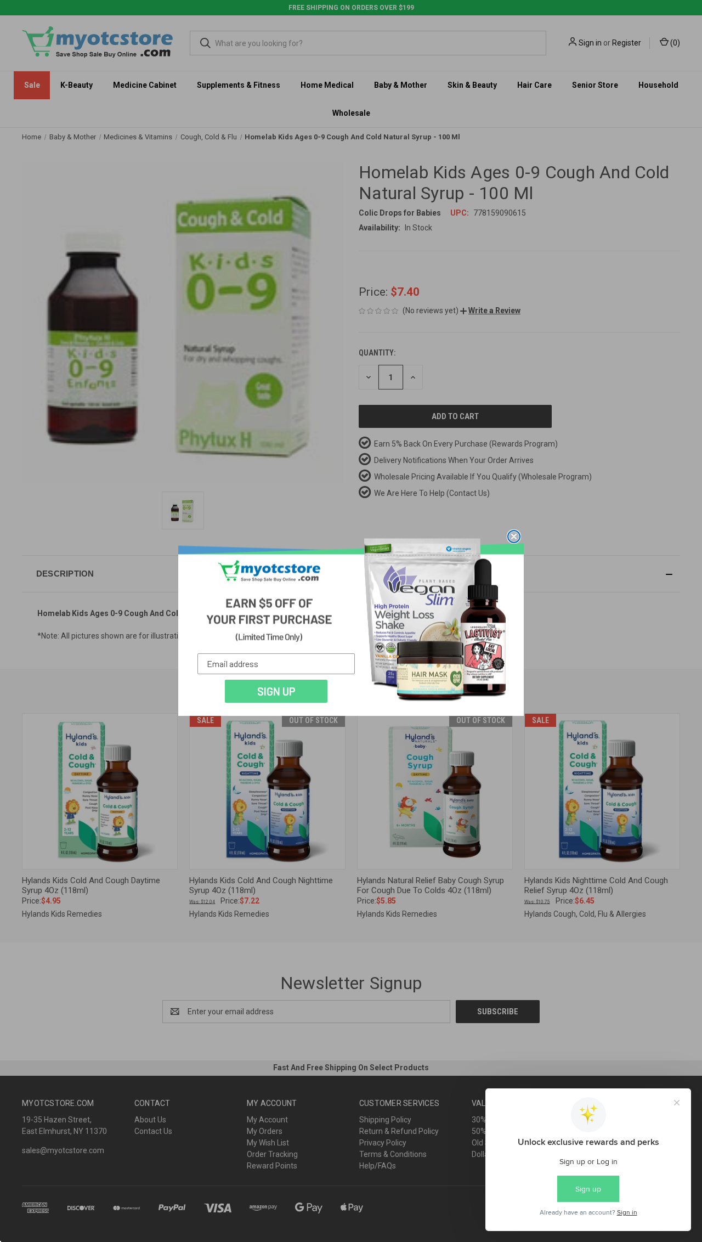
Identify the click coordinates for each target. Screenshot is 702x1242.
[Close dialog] (513, 536)
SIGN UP (276, 691)
